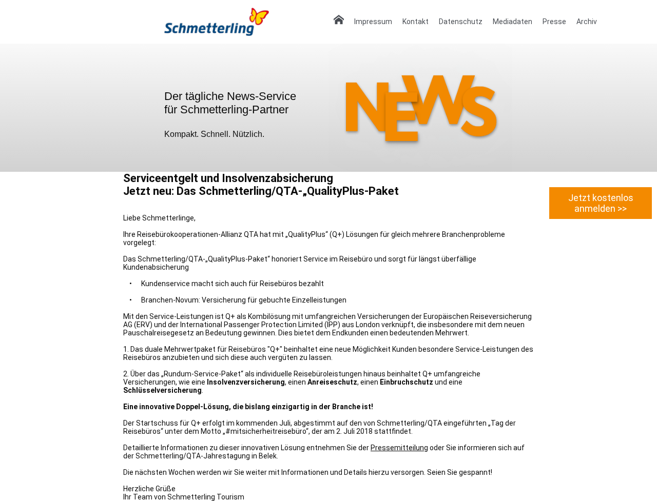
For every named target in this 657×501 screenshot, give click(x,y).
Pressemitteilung (399, 448)
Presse (554, 21)
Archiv (586, 21)
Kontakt (415, 21)
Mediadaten (512, 21)
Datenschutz (460, 21)
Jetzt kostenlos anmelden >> (600, 203)
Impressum (373, 21)
